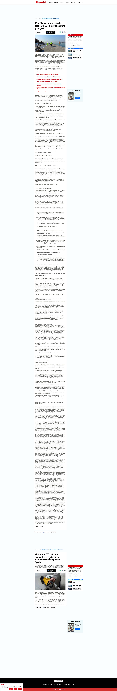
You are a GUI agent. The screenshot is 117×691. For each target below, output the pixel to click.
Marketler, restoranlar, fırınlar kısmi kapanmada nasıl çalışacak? (49, 79)
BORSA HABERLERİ (71, 48)
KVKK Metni (64, 684)
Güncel (50, 2)
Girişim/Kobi (56, 2)
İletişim (72, 684)
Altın (79, 2)
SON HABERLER (71, 34)
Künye (69, 684)
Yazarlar (71, 2)
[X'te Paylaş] (64, 32)
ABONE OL (77, 97)
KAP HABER (80, 48)
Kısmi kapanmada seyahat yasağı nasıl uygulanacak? (47, 74)
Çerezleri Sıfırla (58, 684)
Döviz (75, 2)
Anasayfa (36, 18)
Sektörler (61, 2)
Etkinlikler (66, 2)
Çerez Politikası (52, 684)
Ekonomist (39, 18)
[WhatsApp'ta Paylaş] (60, 32)
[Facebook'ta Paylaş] (62, 32)
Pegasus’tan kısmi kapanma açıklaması (45, 91)
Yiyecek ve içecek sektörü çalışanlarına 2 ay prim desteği (48, 76)
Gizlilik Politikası (46, 684)
